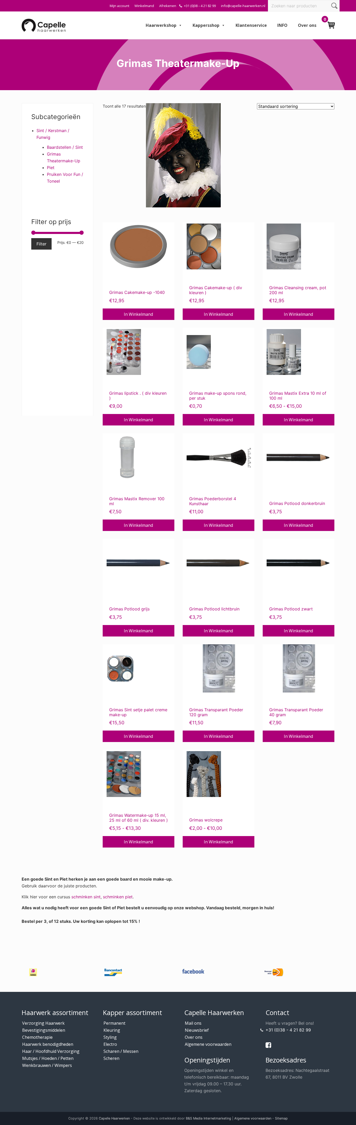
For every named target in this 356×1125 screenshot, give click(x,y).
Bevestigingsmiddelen (43, 1030)
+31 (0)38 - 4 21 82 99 (288, 1030)
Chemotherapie (37, 1037)
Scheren (111, 1058)
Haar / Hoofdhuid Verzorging (50, 1051)
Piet (50, 167)
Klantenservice (251, 25)
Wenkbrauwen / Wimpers (47, 1065)
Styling (110, 1037)
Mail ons (193, 1023)
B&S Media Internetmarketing (208, 1118)
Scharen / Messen (120, 1051)
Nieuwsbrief (197, 1030)
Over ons (307, 25)
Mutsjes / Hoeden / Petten (47, 1058)
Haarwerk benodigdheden (47, 1044)
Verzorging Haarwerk (43, 1023)
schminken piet (118, 896)
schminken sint (86, 896)
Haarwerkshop (161, 25)
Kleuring (111, 1030)
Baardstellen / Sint (65, 147)
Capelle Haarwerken (114, 1118)
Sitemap (281, 1118)
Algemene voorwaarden (208, 1044)
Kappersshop (206, 25)
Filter (41, 243)
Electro (110, 1044)
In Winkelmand (138, 314)
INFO (282, 25)
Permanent (114, 1023)
